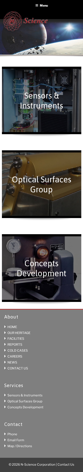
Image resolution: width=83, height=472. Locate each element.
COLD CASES (17, 350)
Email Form (15, 440)
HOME (12, 327)
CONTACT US (17, 368)
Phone (12, 434)
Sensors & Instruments (25, 395)
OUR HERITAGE (18, 333)
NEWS (12, 362)
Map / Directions (19, 446)
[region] (41, 41)
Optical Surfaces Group (24, 401)
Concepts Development (25, 407)
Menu (44, 5)
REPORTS (14, 345)
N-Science (25, 22)
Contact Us (65, 464)
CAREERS (14, 356)
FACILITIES (15, 339)
